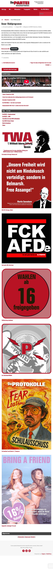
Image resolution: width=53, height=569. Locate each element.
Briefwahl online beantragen (10, 69)
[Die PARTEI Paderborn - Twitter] (26, 551)
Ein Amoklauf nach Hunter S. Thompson (11, 451)
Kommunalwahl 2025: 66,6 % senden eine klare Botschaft (15, 105)
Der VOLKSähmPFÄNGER (7, 375)
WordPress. (49, 553)
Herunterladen (14, 48)
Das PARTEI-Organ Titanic (8, 120)
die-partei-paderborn (8, 26)
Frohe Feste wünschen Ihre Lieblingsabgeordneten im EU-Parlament (17, 97)
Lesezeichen (6, 57)
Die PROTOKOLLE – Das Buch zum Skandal (11, 102)
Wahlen (40, 26)
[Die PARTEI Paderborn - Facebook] (23, 551)
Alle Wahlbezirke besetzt (9, 62)
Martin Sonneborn (6, 123)
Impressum (27, 537)
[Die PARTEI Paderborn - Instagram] (29, 551)
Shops (3, 125)
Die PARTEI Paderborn (33, 26)
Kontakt (33, 537)
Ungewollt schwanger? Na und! (9, 526)
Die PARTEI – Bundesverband (8, 114)
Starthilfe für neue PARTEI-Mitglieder (11, 118)
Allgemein (7, 19)
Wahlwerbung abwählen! (7, 320)
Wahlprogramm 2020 (5, 48)
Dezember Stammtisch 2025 (8, 100)
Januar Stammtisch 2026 (8, 94)
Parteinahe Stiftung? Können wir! (9, 154)
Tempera (43, 553)
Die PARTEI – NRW (6, 116)
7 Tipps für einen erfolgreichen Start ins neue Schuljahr (40, 64)
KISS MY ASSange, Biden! (7, 210)
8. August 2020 (18, 26)
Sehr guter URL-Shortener (8, 265)
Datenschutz (21, 537)
